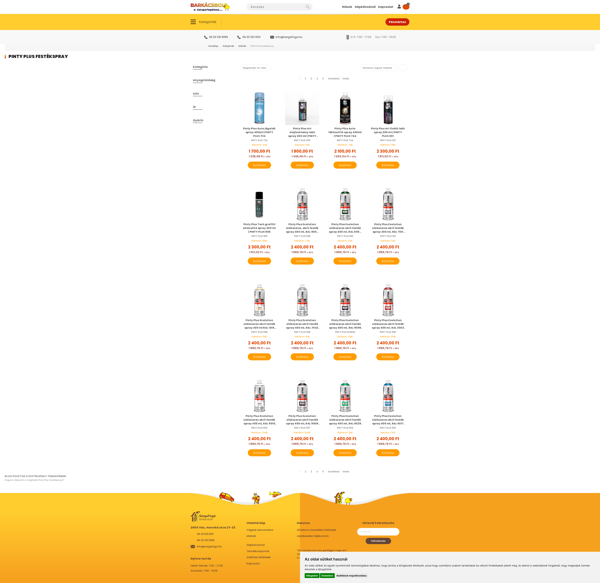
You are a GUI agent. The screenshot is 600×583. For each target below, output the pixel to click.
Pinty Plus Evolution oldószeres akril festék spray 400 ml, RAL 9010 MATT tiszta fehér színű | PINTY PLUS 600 (259, 419)
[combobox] (276, 7)
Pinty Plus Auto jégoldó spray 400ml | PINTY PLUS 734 (259, 132)
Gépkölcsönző (256, 545)
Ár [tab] (194, 107)
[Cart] (406, 7)
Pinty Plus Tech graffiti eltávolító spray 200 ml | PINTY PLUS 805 (259, 228)
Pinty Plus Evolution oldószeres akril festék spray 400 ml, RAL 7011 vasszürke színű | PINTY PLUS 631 (388, 228)
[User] (399, 7)
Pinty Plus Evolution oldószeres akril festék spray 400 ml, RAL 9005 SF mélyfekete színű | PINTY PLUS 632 (345, 324)
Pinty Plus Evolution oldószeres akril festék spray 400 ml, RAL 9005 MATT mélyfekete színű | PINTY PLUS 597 (302, 419)
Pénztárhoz (397, 22)
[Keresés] (309, 7)
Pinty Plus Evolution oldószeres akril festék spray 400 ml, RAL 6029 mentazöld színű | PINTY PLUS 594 (345, 419)
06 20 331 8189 (218, 37)
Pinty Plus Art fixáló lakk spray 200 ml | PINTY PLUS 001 (388, 132)
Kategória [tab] (200, 67)
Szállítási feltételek (259, 557)
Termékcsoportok (258, 551)
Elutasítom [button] (327, 575)
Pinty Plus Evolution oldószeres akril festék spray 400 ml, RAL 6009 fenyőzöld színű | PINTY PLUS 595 (345, 228)
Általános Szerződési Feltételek (316, 530)
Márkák (242, 46)
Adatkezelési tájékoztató (313, 536)
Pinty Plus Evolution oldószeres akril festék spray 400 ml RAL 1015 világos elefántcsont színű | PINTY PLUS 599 (259, 324)
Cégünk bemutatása (260, 530)
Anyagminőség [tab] (204, 80)
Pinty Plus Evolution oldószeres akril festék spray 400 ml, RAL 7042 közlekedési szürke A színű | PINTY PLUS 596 (302, 324)
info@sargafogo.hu (289, 37)
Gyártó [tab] (198, 120)
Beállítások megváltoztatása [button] (352, 575)
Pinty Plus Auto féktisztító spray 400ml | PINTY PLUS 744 (345, 132)
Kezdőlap (213, 46)
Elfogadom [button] (312, 575)
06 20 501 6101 (251, 37)
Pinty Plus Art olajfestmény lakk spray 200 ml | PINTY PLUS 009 (302, 132)
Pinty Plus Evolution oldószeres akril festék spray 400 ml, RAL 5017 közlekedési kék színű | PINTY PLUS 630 (388, 419)
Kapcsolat (253, 563)
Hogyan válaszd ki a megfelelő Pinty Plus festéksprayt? (34, 480)
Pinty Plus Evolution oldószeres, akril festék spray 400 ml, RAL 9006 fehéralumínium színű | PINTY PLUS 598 (302, 228)
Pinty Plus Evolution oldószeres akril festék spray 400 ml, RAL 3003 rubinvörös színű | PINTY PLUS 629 (388, 324)
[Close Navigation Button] (31, 3)
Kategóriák (228, 46)
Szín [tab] (196, 93)
